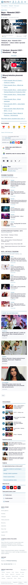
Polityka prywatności (20, 583)
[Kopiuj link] (19, 160)
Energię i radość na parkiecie (10, 473)
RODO (25, 582)
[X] (19, 487)
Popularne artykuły (7, 439)
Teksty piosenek (5, 519)
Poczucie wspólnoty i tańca (10, 480)
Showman (18, 574)
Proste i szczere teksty (9, 476)
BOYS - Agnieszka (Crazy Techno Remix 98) (11, 243)
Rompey (3, 578)
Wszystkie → (24, 569)
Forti (23, 574)
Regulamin (15, 582)
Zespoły (3, 535)
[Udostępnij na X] (15, 160)
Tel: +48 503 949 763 (8, 564)
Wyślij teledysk (8, 498)
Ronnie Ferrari (15, 576)
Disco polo (16, 5)
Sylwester (3, 525)
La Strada (22, 576)
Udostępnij (20, 36)
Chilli (13, 572)
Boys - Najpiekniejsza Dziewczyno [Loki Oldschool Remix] (13, 247)
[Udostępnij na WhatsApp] (11, 160)
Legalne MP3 (4, 532)
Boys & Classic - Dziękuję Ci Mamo (9, 235)
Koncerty (3, 522)
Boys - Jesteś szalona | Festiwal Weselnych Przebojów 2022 (11, 240)
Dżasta (3, 572)
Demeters (22, 572)
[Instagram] (16, 142)
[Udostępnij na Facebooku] (3, 160)
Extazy (19, 578)
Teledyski (11, 5)
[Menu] (25, 2)
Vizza (15, 578)
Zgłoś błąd (26, 36)
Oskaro (17, 572)
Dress (3, 576)
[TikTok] (21, 142)
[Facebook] (13, 142)
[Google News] (11, 142)
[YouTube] (19, 142)
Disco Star (3, 529)
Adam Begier (4, 17)
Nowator (8, 572)
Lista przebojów (6, 401)
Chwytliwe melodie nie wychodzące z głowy (13, 469)
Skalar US (12, 574)
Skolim (6, 574)
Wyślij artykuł (8, 495)
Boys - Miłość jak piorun (7, 237)
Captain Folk (9, 578)
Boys (3, 395)
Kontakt (7, 501)
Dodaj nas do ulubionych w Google (8, 36)
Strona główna (4, 5)
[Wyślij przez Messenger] (7, 160)
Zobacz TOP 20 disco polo (7, 132)
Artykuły (3, 513)
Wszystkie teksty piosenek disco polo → (13, 118)
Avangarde (8, 576)
